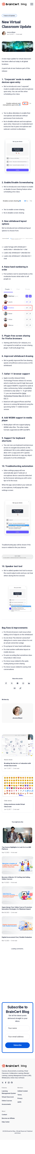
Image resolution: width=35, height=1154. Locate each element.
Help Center (6, 1122)
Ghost (19, 1133)
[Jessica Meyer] (17, 711)
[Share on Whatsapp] (23, 683)
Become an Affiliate (8, 1118)
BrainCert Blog (11, 1131)
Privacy (20, 1098)
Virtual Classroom (8, 1097)
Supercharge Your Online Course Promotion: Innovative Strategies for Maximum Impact (17, 908)
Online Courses (7, 1101)
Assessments (6, 1104)
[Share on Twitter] (12, 683)
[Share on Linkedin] (29, 683)
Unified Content (23, 1091)
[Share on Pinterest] (17, 683)
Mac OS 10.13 (23, 396)
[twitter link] (2, 1082)
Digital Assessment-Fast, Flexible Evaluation (17, 937)
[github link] (12, 1082)
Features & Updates (9, 15)
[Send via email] (14, 688)
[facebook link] (5, 1082)
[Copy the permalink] (20, 688)
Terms (20, 1095)
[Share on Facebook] (6, 683)
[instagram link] (9, 1082)
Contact (4, 1114)
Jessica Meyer (11, 32)
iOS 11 (6, 398)
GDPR (19, 1102)
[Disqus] (17, 972)
